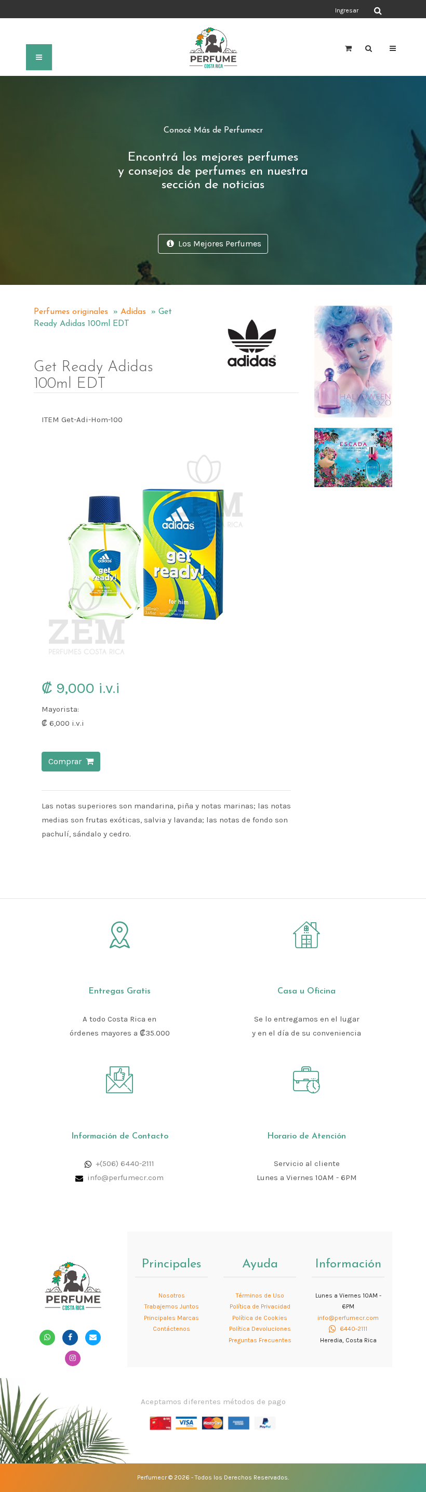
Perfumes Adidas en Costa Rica (218, 307)
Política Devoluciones (260, 1328)
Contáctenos (171, 1328)
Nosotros (171, 1295)
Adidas (133, 312)
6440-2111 (352, 1328)
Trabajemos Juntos (171, 1306)
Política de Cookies (259, 1317)
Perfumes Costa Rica (242, 10)
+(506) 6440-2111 (125, 1163)
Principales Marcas (171, 1317)
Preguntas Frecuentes (260, 1340)
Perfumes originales (71, 312)
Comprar (67, 761)
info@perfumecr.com (125, 1177)
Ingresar (346, 10)
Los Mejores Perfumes (217, 243)
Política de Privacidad (260, 1306)
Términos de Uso (260, 1295)
